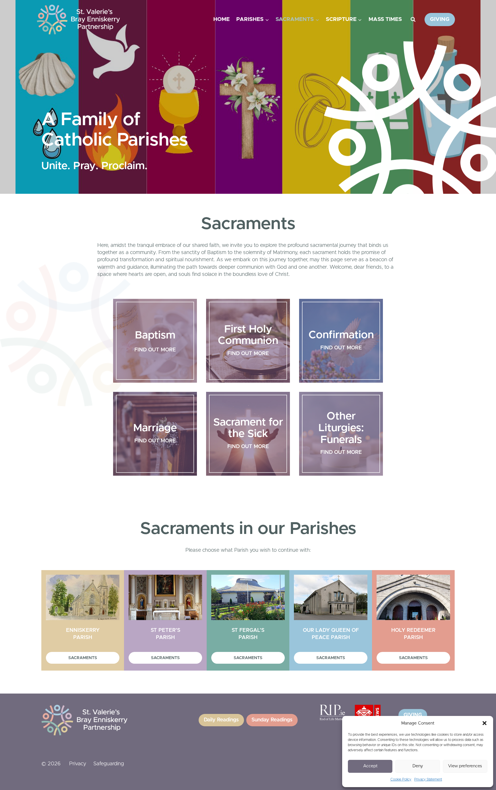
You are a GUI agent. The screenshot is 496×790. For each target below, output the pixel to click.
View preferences (465, 766)
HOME (221, 19)
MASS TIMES (385, 19)
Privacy (77, 763)
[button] (484, 723)
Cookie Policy (400, 779)
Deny (417, 766)
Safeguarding (108, 763)
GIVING (440, 19)
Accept (370, 766)
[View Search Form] (413, 19)
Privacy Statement (428, 779)
